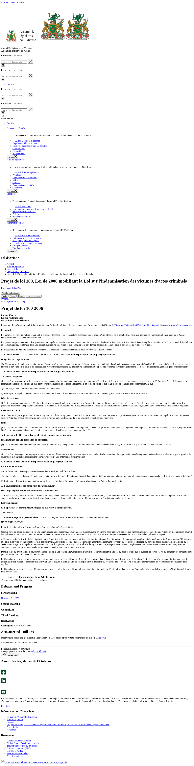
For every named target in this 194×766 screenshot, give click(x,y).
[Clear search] (30, 61)
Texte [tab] (4, 296)
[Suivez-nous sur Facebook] (3, 674)
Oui (36, 651)
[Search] (3, 65)
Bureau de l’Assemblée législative (22, 717)
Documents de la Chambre (19, 740)
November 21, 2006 (10, 598)
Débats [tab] (21, 296)
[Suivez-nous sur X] (2, 677)
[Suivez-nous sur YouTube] (3, 694)
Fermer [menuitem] (11, 157)
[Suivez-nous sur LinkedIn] (3, 682)
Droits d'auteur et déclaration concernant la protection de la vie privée (36, 762)
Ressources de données (17, 753)
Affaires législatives (15, 266)
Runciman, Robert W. (11, 288)
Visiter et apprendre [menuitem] (15, 223)
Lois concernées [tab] (33, 296)
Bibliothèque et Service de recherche (23, 743)
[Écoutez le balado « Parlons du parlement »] (2, 686)
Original (5, 299)
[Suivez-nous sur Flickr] (2, 688)
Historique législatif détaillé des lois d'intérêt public (137, 325)
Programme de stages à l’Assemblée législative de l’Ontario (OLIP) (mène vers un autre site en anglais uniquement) (58, 724)
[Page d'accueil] (45, 45)
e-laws (103, 638)
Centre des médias (15, 751)
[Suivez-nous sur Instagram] (2, 668)
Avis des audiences (15, 756)
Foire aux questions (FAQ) (19, 748)
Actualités (11, 729)
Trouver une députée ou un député (22, 746)
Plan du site (6, 706)
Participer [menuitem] (11, 194)
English (10, 84)
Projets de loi (12, 269)
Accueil (10, 264)
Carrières (11, 722)
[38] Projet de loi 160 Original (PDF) (17, 301)
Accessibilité (12, 727)
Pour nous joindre (15, 719)
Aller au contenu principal (12, 2)
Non (43, 651)
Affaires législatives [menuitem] (15, 159)
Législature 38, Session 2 (18, 271)
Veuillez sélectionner (10, 293)
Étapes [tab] (12, 296)
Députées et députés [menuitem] (16, 128)
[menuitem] (27, 141)
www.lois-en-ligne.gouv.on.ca (178, 325)
